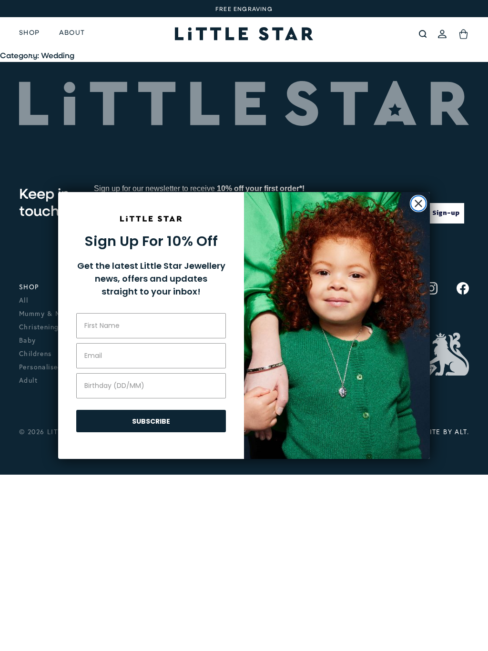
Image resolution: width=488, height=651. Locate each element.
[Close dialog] (418, 203)
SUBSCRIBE (151, 421)
